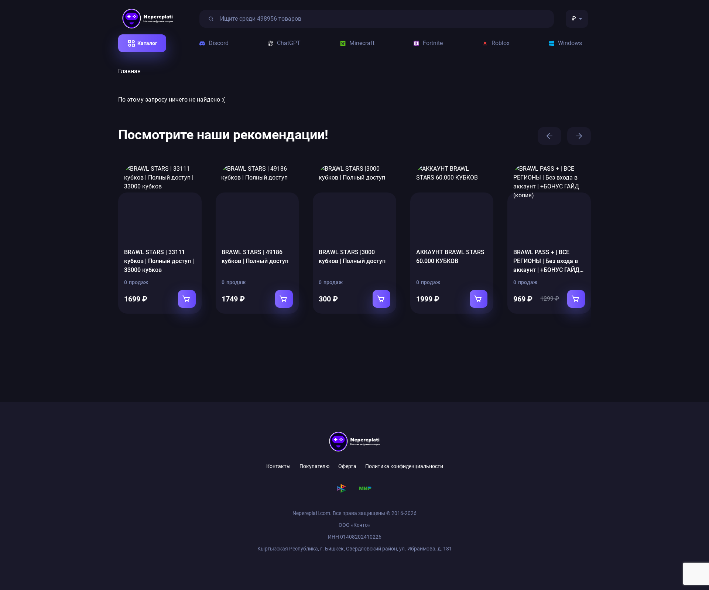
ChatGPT (289, 43)
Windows (570, 43)
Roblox (500, 43)
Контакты (278, 466)
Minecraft (361, 43)
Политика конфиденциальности (404, 466)
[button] (549, 136)
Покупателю (314, 466)
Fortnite (433, 43)
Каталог (147, 43)
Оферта (347, 466)
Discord (219, 43)
